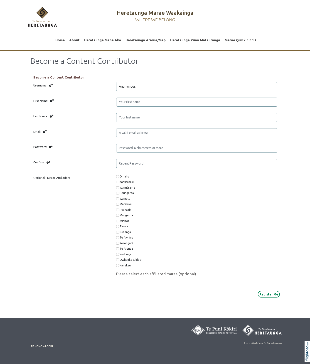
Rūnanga (125, 232)
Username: (40, 85)
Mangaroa (126, 215)
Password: (40, 146)
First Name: (41, 100)
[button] (308, 357)
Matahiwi (126, 204)
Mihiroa (125, 220)
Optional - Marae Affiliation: (51, 177)
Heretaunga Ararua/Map (145, 40)
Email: (37, 131)
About (74, 40)
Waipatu (125, 198)
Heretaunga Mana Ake (102, 40)
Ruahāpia (125, 209)
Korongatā (126, 243)
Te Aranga (126, 248)
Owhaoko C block (131, 259)
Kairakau (125, 265)
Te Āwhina (126, 237)
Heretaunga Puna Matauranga (195, 40)
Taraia (124, 226)
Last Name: (41, 116)
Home (60, 40)
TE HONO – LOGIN (41, 346)
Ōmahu (124, 176)
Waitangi (125, 254)
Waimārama (127, 187)
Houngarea (127, 193)
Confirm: (39, 162)
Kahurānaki (127, 181)
